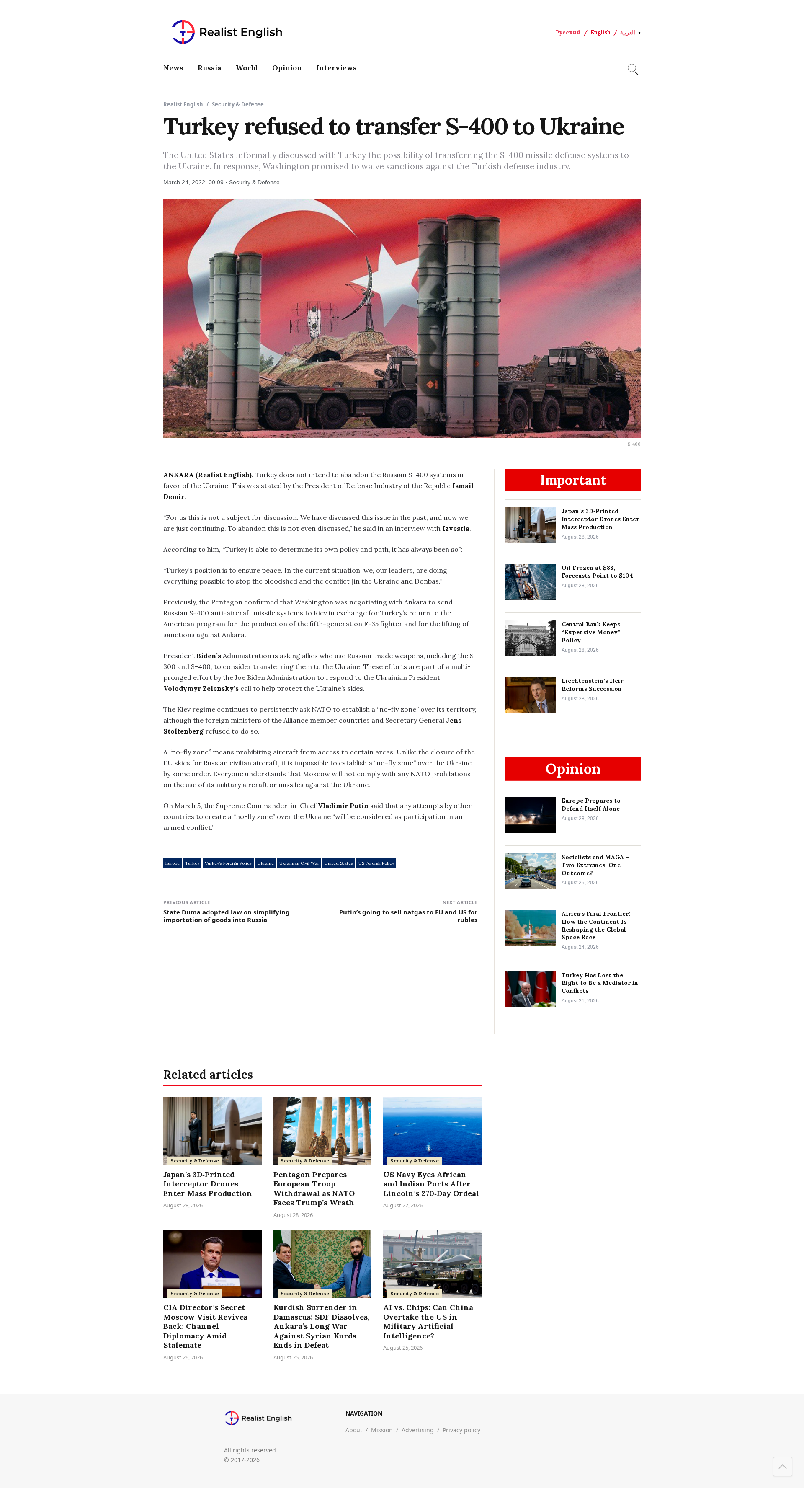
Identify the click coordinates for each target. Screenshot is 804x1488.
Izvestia (455, 528)
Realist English (183, 104)
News (173, 67)
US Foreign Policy (376, 863)
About (353, 1430)
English (600, 32)
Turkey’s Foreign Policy (228, 863)
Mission (382, 1430)
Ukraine (266, 863)
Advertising (418, 1430)
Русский (568, 32)
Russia (210, 67)
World (247, 67)
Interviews (336, 67)
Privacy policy (461, 1430)
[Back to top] (782, 1466)
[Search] (632, 68)
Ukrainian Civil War (299, 863)
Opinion (287, 67)
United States (339, 863)
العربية (627, 32)
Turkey (192, 863)
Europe (172, 863)
